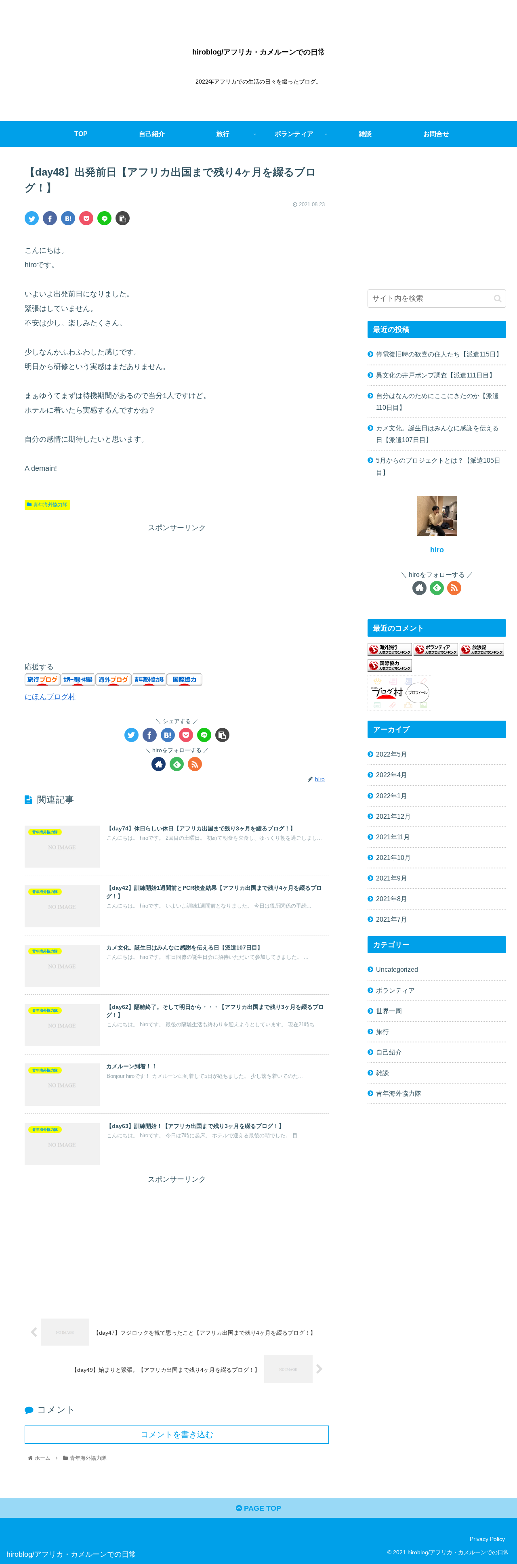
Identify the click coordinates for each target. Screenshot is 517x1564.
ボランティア (395, 990)
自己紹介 (389, 1052)
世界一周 (389, 1011)
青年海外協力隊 (50, 504)
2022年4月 (391, 774)
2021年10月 (393, 857)
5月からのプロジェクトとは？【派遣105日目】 (438, 466)
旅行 (382, 1031)
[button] (498, 298)
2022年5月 (391, 754)
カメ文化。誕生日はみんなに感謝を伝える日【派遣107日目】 (437, 433)
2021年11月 (393, 837)
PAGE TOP (261, 1508)
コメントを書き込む (177, 1434)
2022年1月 (391, 795)
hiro (437, 550)
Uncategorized (397, 969)
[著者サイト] (158, 764)
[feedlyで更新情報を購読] (177, 764)
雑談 (382, 1072)
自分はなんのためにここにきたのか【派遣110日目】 (437, 401)
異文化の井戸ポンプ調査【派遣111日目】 (436, 375)
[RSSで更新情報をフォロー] (195, 764)
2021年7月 (391, 919)
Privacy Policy (487, 1539)
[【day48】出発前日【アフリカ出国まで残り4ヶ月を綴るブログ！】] (68, 218)
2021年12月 (393, 816)
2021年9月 (391, 878)
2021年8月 (391, 898)
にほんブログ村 (50, 697)
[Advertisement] (177, 590)
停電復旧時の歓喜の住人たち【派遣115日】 (439, 354)
